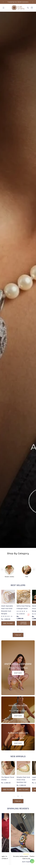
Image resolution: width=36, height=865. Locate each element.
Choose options (23, 623)
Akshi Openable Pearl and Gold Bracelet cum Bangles (7, 609)
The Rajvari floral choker (7, 778)
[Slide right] (22, 630)
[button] (3, 8)
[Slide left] (14, 630)
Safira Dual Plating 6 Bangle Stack (23, 607)
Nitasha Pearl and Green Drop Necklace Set (23, 779)
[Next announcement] (33, 2)
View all (18, 635)
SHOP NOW (18, 673)
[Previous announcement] (3, 2)
